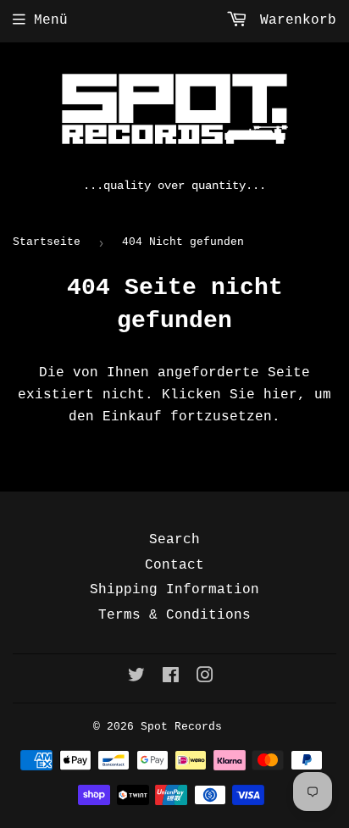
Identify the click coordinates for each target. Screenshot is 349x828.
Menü (51, 20)
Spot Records (181, 726)
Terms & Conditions (174, 615)
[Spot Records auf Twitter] (136, 678)
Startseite (46, 242)
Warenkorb (294, 20)
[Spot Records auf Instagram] (205, 678)
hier (280, 395)
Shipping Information (174, 589)
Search (174, 539)
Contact (174, 565)
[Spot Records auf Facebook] (171, 678)
